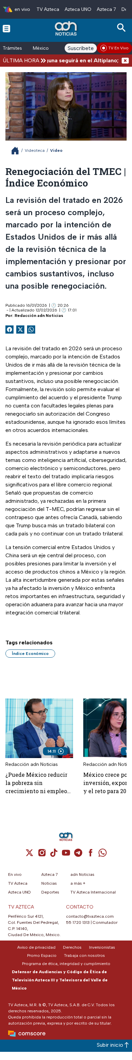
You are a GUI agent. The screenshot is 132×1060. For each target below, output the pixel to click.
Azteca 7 (106, 9)
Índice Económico (30, 653)
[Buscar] (122, 28)
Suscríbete (81, 48)
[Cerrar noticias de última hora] (125, 60)
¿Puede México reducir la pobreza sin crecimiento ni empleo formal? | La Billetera (36, 783)
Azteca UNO (78, 9)
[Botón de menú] (6, 28)
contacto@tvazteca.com (90, 916)
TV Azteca (48, 9)
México (41, 48)
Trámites (12, 48)
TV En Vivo (118, 48)
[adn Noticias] (66, 28)
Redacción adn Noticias (39, 315)
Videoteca (35, 150)
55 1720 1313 (78, 922)
